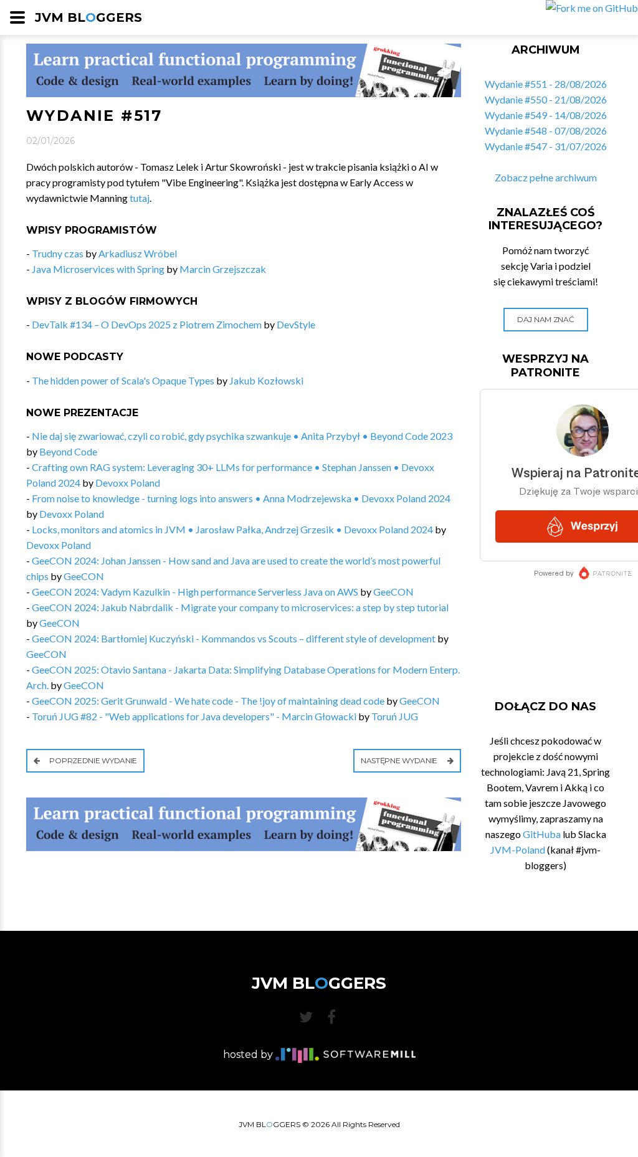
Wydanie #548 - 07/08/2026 (546, 130)
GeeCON (84, 576)
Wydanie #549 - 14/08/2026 (546, 115)
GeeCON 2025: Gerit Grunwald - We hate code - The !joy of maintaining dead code (208, 701)
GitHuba (542, 834)
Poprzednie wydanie (92, 760)
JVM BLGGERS (88, 17)
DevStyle (296, 324)
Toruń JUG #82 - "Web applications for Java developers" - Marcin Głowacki (194, 716)
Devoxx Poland (127, 482)
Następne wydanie (400, 760)
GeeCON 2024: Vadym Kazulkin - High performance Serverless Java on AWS (195, 592)
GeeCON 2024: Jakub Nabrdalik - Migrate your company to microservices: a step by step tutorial (240, 607)
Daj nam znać (545, 319)
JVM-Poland (517, 849)
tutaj (140, 198)
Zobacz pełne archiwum (546, 177)
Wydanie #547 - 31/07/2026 (546, 146)
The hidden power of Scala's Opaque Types (123, 380)
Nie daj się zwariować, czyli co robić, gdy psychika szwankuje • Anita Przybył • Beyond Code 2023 (242, 436)
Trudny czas (57, 253)
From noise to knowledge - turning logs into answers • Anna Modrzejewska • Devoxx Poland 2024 (241, 498)
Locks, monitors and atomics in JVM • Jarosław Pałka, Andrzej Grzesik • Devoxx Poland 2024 (232, 529)
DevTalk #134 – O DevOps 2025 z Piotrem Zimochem (147, 324)
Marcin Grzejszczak (222, 269)
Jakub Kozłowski (266, 380)
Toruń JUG (394, 716)
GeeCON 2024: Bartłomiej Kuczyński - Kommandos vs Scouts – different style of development (234, 638)
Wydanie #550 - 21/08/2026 (546, 99)
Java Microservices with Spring (98, 269)
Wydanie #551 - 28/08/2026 (546, 84)
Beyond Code (68, 451)
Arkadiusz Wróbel (137, 253)
